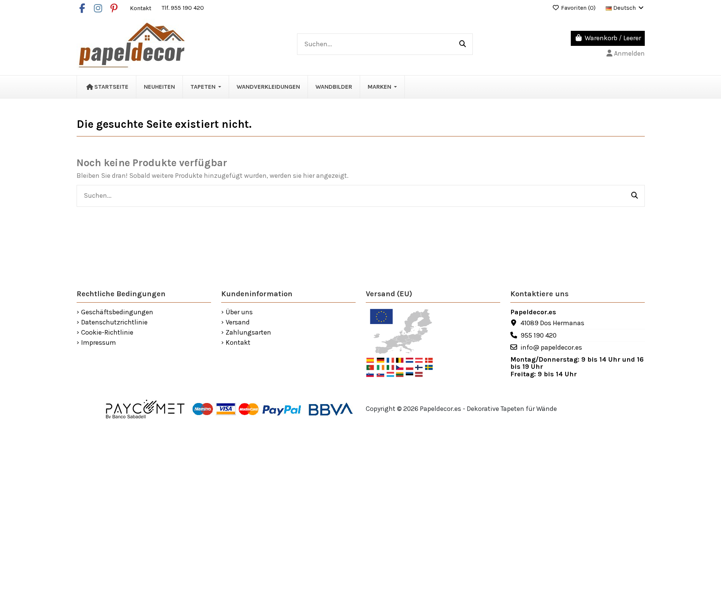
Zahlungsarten (248, 332)
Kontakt (141, 7)
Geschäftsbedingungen (117, 312)
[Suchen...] (463, 44)
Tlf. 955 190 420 (182, 7)
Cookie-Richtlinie (107, 332)
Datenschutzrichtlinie (114, 322)
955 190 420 (538, 335)
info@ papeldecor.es (551, 347)
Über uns (239, 312)
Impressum (98, 343)
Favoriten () (578, 7)
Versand (238, 322)
